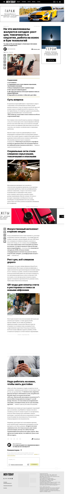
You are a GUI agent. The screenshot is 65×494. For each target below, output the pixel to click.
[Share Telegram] (4, 61)
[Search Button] (57, 2)
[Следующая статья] (32, 468)
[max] (12, 478)
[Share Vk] (4, 55)
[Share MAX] (4, 58)
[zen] (10, 478)
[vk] (6, 478)
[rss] (4, 478)
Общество (11, 52)
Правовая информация (7, 485)
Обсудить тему (36, 49)
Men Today (11, 2)
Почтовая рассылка (54, 2)
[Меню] (4, 2)
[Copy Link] (4, 65)
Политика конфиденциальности (7, 483)
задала (9, 112)
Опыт (8, 26)
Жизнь (4, 26)
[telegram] (8, 478)
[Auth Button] (60, 2)
